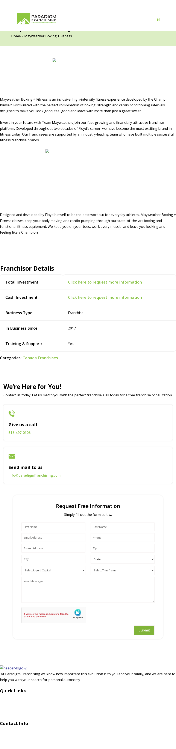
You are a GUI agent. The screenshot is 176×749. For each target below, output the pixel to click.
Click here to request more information (105, 282)
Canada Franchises (40, 357)
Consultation (10, 703)
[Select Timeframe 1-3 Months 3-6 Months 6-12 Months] (123, 569)
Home (16, 36)
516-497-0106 (19, 432)
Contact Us (9, 710)
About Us (7, 695)
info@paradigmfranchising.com (35, 475)
